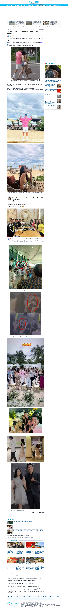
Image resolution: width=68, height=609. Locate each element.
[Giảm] (13, 36)
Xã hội (10, 5)
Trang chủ (10, 596)
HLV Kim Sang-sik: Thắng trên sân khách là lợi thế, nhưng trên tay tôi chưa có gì (24, 588)
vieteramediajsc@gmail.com (51, 604)
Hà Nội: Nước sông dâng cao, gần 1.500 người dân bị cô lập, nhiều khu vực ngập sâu (25, 586)
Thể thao (37, 5)
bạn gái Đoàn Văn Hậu (21, 535)
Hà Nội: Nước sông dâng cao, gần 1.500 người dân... (32, 26)
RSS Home (44, 606)
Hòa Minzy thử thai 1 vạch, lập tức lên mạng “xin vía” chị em (20, 583)
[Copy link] (41, 36)
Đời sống (50, 5)
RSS (40, 606)
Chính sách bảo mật (24, 606)
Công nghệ (55, 5)
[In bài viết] (43, 36)
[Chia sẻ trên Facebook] (37, 36)
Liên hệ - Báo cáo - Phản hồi (34, 606)
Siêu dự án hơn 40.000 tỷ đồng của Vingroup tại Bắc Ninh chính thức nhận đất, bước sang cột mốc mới (26, 576)
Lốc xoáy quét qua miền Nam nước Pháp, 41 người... (11, 26)
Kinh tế (22, 5)
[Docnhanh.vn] (13, 604)
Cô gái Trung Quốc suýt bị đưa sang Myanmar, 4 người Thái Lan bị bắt (22, 581)
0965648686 (42, 604)
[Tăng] (16, 36)
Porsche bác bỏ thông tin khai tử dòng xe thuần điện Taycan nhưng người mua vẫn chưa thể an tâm (26, 592)
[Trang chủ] (8, 5)
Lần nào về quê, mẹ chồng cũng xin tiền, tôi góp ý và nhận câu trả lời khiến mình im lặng (24, 578)
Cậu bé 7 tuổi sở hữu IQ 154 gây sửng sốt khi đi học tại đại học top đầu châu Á (24, 580)
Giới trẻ (41, 5)
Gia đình (33, 5)
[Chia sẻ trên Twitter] (39, 36)
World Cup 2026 (51, 598)
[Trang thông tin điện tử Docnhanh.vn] (34, 2)
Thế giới (18, 5)
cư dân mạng (10, 535)
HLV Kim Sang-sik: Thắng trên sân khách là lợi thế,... (53, 26)
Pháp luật (14, 5)
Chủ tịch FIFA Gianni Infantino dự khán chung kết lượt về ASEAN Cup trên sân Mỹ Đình (25, 589)
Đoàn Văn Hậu (15, 535)
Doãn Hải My (27, 535)
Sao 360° (25, 5)
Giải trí (29, 5)
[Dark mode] (58, 5)
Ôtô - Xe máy (45, 5)
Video (17, 596)
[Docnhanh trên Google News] (9, 36)
